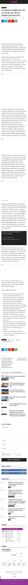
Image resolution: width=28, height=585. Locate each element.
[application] (14, 238)
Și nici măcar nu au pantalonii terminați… (22, 359)
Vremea (22, 580)
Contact (9, 580)
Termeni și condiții (16, 580)
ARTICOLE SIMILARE (5, 372)
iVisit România (11, 496)
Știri (9, 487)
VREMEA (4, 546)
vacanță (8, 115)
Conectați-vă (23, 473)
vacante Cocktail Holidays (7, 341)
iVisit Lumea (7, 5)
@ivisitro (14, 574)
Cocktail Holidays (12, 60)
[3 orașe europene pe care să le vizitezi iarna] (4, 518)
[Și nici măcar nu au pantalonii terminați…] (5, 377)
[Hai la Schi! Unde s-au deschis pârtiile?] (5, 398)
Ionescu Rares (8, 17)
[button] (26, 2)
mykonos (18, 339)
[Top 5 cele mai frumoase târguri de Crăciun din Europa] (5, 391)
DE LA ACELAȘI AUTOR (16, 372)
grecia (13, 339)
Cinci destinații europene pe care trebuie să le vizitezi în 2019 (17, 384)
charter (11, 59)
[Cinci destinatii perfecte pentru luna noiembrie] (5, 405)
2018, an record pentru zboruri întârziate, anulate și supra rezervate (16, 510)
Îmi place (24, 470)
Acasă (2, 5)
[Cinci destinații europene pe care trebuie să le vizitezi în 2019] (5, 384)
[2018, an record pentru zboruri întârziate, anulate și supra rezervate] (4, 511)
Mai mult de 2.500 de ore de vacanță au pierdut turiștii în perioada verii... (16, 484)
